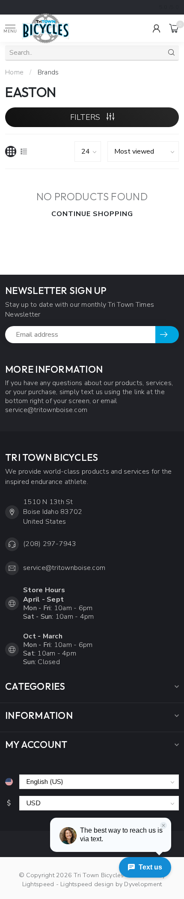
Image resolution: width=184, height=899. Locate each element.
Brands (48, 72)
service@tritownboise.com (64, 568)
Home (14, 72)
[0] (174, 28)
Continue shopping (92, 214)
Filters (86, 117)
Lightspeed (38, 884)
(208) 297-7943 (50, 544)
